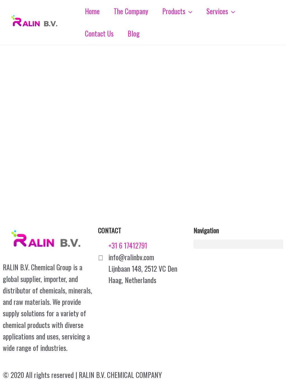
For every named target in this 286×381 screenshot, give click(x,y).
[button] (238, 244)
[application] (188, 11)
